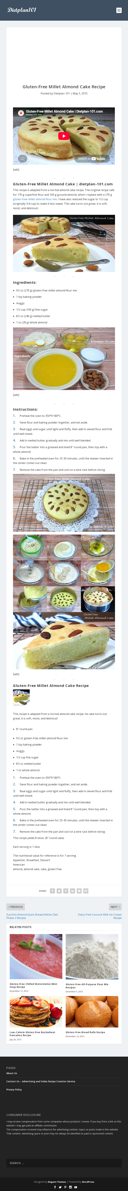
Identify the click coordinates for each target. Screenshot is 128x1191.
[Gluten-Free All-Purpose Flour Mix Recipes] (92, 957)
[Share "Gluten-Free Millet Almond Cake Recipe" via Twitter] (59, 891)
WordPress (88, 1181)
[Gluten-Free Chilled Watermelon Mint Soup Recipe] (36, 956)
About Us (11, 1073)
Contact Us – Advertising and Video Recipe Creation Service (40, 1081)
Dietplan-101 (62, 93)
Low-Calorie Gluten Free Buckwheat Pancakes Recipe (32, 1034)
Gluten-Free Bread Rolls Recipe (85, 1032)
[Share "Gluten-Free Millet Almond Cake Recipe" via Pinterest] (65, 891)
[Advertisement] (64, 52)
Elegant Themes (57, 1181)
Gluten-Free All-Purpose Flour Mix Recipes (87, 986)
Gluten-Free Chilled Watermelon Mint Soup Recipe (33, 985)
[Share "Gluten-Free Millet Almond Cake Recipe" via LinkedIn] (72, 891)
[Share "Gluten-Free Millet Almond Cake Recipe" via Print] (85, 891)
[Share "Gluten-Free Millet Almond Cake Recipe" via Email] (79, 891)
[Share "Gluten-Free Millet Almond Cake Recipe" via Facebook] (52, 891)
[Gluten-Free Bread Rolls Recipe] (92, 1011)
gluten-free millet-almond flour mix (35, 199)
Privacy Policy (14, 1089)
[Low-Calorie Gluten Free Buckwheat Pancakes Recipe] (36, 1011)
